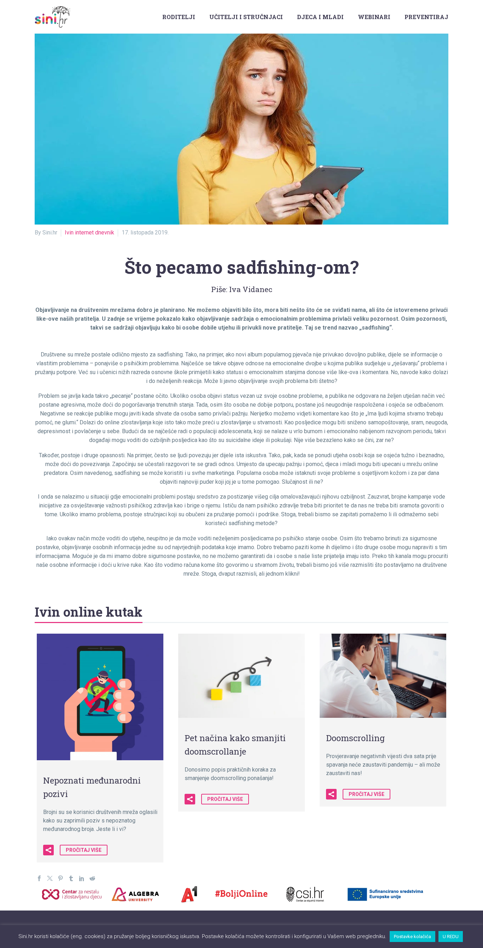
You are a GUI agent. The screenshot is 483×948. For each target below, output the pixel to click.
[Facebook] (39, 878)
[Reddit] (92, 878)
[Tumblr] (71, 878)
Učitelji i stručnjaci (246, 17)
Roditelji (178, 17)
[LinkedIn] (82, 878)
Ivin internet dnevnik (89, 232)
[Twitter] (50, 878)
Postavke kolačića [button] (412, 936)
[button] (48, 850)
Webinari (374, 17)
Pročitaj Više (83, 850)
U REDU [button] (451, 936)
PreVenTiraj (426, 17)
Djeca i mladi (320, 17)
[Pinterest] (60, 878)
